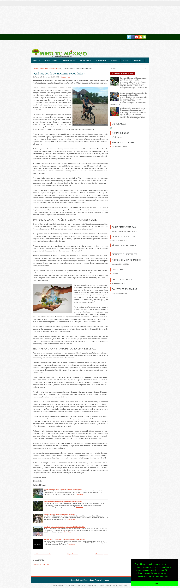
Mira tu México (89, 580)
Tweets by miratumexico (118, 241)
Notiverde (36, 60)
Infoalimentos (116, 137)
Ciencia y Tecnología (69, 60)
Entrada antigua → (101, 554)
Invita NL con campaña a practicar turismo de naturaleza (63, 489)
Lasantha (83, 585)
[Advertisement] (73, 17)
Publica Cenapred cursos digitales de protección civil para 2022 (133, 94)
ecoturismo (44, 68)
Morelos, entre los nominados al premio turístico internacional (64, 539)
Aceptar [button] (154, 584)
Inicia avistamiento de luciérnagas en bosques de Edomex (63, 502)
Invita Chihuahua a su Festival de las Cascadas (59, 514)
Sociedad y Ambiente (51, 60)
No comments (66, 77)
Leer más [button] (164, 576)
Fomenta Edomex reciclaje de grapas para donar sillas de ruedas (133, 79)
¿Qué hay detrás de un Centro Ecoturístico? (59, 73)
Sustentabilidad (85, 60)
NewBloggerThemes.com (118, 585)
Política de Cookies (118, 284)
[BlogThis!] (36, 481)
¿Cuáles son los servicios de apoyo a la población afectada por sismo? (133, 109)
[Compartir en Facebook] (41, 481)
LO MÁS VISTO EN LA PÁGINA (122, 73)
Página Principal (72, 554)
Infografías (114, 60)
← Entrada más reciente (42, 554)
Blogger (106, 580)
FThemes (63, 585)
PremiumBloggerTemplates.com (98, 585)
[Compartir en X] (39, 481)
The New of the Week (119, 147)
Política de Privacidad (119, 293)
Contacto (115, 274)
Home (36, 68)
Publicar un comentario (41, 564)
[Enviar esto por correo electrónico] (34, 481)
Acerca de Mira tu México (121, 264)
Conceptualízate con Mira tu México (124, 231)
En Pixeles (126, 60)
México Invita (138, 60)
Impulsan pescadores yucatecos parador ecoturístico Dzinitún (64, 527)
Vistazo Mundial (101, 60)
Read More (80, 494)
